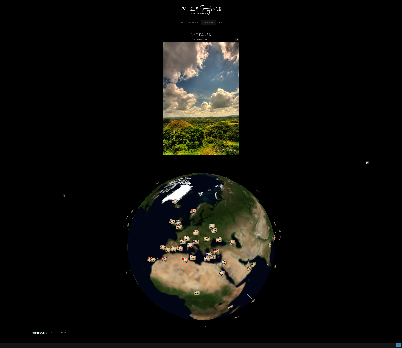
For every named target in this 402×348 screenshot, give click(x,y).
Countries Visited (208, 22)
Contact (220, 22)
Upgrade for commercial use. (54, 332)
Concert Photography (193, 22)
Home (181, 22)
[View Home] (367, 162)
